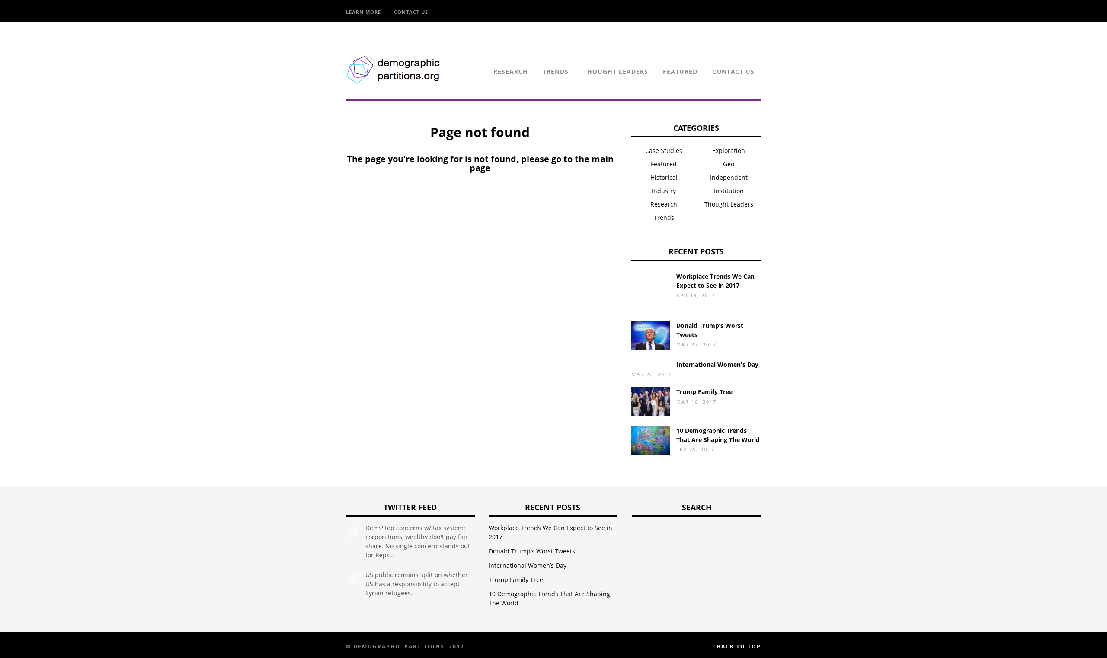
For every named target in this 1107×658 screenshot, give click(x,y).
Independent (729, 177)
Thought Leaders (615, 71)
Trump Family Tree (704, 392)
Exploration (728, 150)
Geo (728, 164)
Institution (729, 191)
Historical (664, 177)
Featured (680, 71)
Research (510, 71)
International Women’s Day (527, 565)
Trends (556, 71)
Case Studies (663, 150)
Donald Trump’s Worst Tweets (532, 551)
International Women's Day (717, 364)
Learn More (363, 12)
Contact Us (411, 12)
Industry (664, 191)
